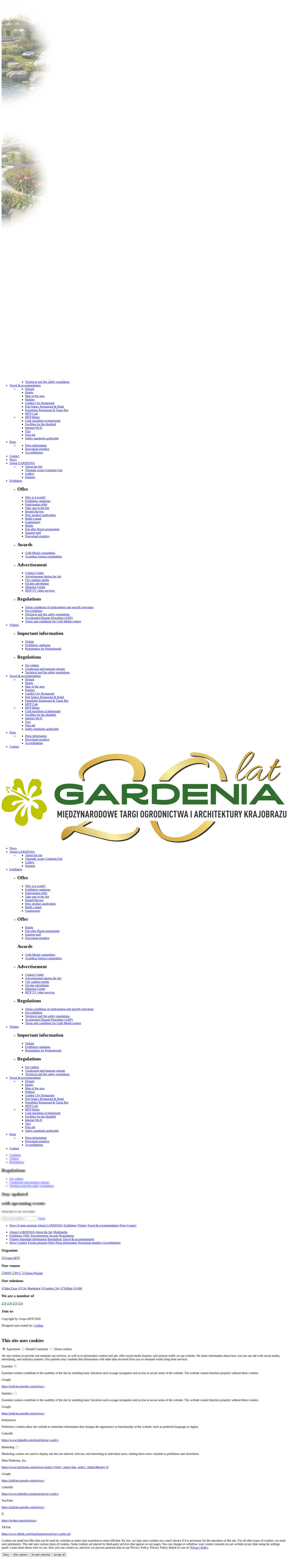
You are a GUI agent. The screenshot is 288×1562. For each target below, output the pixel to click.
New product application (40, 515)
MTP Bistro (32, 417)
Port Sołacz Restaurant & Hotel (44, 406)
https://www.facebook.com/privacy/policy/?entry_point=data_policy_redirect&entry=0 (55, 1467)
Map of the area (34, 396)
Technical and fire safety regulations (47, 382)
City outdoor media (37, 580)
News (13, 459)
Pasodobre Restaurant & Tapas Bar (46, 410)
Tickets (29, 641)
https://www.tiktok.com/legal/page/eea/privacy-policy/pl (36, 1534)
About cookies (63, 1349)
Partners (30, 477)
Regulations (66, 1235)
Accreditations (34, 452)
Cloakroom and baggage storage (45, 669)
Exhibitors (15, 480)
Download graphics (37, 449)
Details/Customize (37, 1349)
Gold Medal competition (40, 553)
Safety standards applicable (42, 438)
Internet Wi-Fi (33, 427)
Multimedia (60, 1232)
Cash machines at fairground (42, 420)
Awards (53, 1235)
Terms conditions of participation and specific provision (59, 607)
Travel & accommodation (25, 385)
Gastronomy (32, 522)
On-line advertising (37, 583)
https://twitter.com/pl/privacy (19, 1520)
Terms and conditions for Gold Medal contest (53, 621)
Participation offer (36, 504)
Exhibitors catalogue (37, 501)
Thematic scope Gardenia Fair (43, 470)
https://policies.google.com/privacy (23, 1386)
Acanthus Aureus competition (43, 556)
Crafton (38, 1325)
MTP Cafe (31, 413)
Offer (26, 1235)
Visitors (14, 625)
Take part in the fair (37, 508)
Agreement (13, 1349)
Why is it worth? (35, 497)
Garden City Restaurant (39, 403)
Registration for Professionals (43, 648)
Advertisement (39, 1235)
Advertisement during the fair (43, 576)
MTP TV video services (40, 590)
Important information (33, 1239)
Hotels (29, 392)
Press (12, 442)
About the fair (33, 466)
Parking (30, 399)
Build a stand (33, 518)
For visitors (32, 665)
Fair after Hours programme (42, 529)
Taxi (28, 431)
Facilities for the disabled (40, 424)
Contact (14, 456)
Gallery (29, 473)
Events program (27, 1225)
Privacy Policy (199, 1547)
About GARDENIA (22, 463)
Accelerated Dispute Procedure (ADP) (49, 618)
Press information (36, 445)
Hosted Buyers (34, 511)
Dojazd (29, 389)
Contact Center (34, 573)
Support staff (33, 532)
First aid (30, 435)
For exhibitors (33, 610)
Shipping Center (35, 587)
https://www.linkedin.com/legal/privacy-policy (30, 1440)
